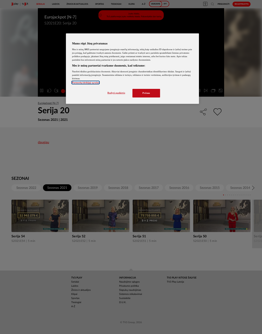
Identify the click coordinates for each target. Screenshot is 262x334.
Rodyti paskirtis (116, 93)
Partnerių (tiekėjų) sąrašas (85, 82)
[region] (132, 68)
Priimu (146, 93)
